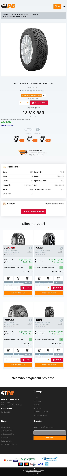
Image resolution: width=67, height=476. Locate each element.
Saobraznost (38, 408)
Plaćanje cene (5, 427)
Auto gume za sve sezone (19, 15)
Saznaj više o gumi (18, 293)
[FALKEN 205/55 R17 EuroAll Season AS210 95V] (49, 237)
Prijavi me (49, 438)
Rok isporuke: (9, 262)
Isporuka (36, 405)
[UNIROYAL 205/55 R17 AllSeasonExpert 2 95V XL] (18, 237)
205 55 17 (34, 15)
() (58, 6)
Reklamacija (5, 438)
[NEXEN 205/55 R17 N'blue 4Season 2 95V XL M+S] (49, 309)
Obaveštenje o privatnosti (9, 445)
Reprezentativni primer (7, 125)
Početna (5, 15)
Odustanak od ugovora (41, 412)
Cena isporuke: (10, 260)
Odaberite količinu (33, 99)
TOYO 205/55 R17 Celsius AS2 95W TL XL (16, 17)
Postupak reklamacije (40, 415)
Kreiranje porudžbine (7, 434)
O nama (36, 398)
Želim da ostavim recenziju (33, 211)
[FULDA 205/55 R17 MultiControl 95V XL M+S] (18, 309)
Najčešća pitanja (6, 441)
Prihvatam (29, 473)
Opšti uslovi (37, 401)
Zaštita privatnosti (7, 431)
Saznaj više (37, 473)
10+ (30, 339)
